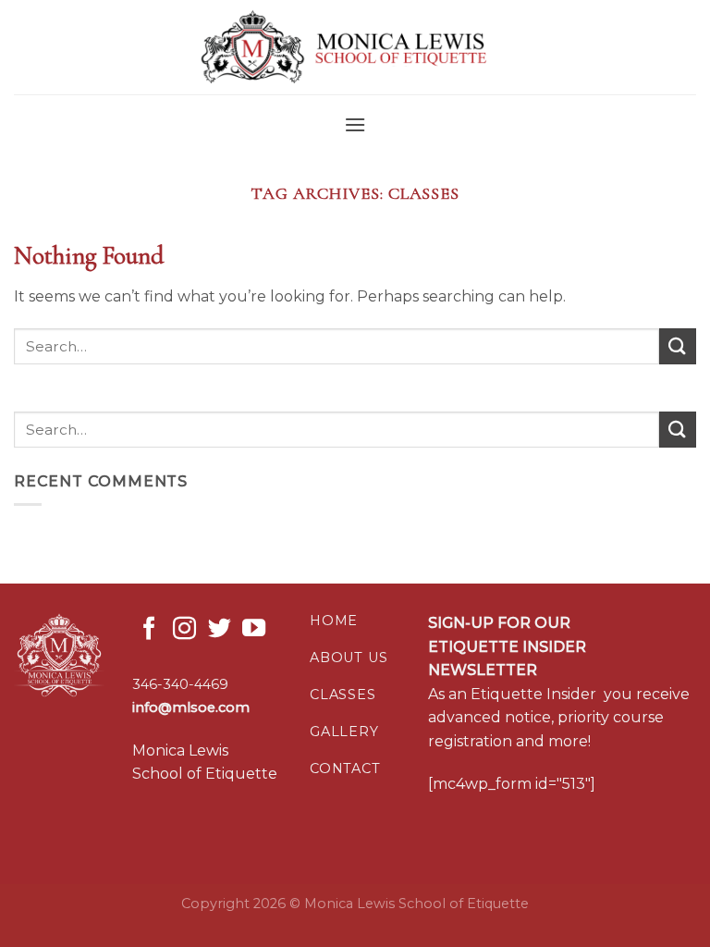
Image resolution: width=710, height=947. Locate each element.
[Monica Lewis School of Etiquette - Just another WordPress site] (355, 48)
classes (343, 694)
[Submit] (677, 346)
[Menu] (355, 124)
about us (348, 657)
